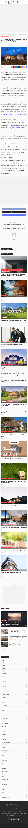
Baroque (14, 757)
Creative (14, 788)
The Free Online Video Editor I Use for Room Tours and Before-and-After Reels (13, 715)
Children (14, 767)
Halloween (14, 825)
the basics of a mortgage (20, 77)
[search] (26, 2)
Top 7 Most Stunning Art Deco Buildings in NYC (13, 550)
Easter (14, 799)
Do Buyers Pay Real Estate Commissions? (11, 344)
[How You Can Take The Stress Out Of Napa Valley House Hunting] (14, 394)
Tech (3, 712)
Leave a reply (6, 249)
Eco (14, 804)
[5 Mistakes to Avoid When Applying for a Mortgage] (14, 587)
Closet (14, 780)
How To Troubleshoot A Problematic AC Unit (12, 641)
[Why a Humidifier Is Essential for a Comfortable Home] (4, 723)
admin (3, 43)
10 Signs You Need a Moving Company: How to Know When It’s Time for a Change (12, 374)
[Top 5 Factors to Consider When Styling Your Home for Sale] (14, 654)
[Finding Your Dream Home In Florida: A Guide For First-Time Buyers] (14, 471)
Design (14, 794)
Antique (14, 751)
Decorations (14, 791)
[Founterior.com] (14, 1)
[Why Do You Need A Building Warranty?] (14, 495)
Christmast (14, 772)
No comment (8, 277)
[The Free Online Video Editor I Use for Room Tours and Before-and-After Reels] (14, 710)
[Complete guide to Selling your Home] (14, 609)
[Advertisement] (14, 18)
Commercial (14, 783)
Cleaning (14, 778)
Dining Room (14, 796)
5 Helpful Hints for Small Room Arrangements (14, 224)
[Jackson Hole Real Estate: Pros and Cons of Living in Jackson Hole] (14, 425)
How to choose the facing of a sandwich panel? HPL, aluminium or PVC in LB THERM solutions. (14, 275)
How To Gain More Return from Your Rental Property (14, 228)
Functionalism (14, 815)
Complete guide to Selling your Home (10, 619)
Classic (14, 775)
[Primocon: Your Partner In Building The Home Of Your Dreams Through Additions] (14, 311)
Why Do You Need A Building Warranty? (11, 505)
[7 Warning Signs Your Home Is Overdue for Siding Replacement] (4, 736)
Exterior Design (14, 809)
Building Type (3, 36)
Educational (14, 807)
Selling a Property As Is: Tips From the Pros (11, 458)
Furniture (14, 817)
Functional (14, 812)
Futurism (14, 820)
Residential (9, 36)
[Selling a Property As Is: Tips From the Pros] (14, 449)
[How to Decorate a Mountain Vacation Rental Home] (14, 288)
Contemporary (14, 786)
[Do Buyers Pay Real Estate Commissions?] (14, 335)
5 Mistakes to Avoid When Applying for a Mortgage (14, 596)
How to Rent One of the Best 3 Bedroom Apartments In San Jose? (11, 573)
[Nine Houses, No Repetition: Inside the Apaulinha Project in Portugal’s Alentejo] (4, 729)
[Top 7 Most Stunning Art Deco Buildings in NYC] (14, 540)
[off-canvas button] (1, 2)
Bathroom (14, 759)
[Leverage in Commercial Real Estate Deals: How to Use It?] (14, 357)
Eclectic (14, 801)
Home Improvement (11, 270)
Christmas (14, 770)
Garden (14, 823)
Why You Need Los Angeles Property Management (14, 527)
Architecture (4, 270)
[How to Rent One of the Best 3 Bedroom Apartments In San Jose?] (14, 563)
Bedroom (14, 762)
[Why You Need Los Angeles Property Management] (14, 518)
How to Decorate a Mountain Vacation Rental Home (14, 298)
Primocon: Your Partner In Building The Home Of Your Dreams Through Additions (13, 321)
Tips (8, 271)
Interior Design (19, 270)
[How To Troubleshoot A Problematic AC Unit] (14, 632)
